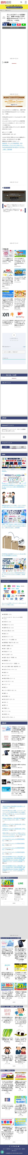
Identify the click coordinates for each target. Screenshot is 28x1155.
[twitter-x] (11, 1146)
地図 (6, 693)
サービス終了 (8, 654)
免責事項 (23, 1148)
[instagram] (13, 1146)
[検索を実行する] (24, 437)
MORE (14, 903)
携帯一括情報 (8, 645)
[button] (4, 25)
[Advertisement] (14, 44)
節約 (6, 705)
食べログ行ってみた (9, 717)
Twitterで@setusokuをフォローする (14, 7)
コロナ (6, 675)
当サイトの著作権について (8, 1148)
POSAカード (8, 651)
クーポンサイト (9, 681)
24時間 (14, 447)
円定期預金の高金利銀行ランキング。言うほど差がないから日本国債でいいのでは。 (14, 554)
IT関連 (6, 708)
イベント (7, 711)
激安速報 (7, 614)
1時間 (5, 447)
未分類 (6, 714)
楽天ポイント (8, 636)
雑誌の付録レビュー (9, 678)
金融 (6, 672)
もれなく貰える (9, 630)
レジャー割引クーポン (10, 690)
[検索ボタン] (21, 2)
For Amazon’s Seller (17, 1148)
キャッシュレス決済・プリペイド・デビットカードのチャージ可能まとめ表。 (14, 604)
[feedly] (15, 1146)
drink (6, 702)
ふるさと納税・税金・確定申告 (12, 666)
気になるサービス (9, 699)
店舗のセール (9, 624)
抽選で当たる (6, 22)
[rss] (16, 1146)
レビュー (7, 684)
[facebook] (9, 1146)
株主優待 (7, 696)
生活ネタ (7, 621)
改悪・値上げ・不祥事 (10, 657)
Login (24, 346)
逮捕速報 (7, 660)
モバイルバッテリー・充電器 (11, 663)
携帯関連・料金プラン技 (11, 642)
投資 (6, 633)
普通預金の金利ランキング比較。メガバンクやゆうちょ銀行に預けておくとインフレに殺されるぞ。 (14, 506)
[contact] (18, 1146)
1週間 (22, 447)
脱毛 (5, 687)
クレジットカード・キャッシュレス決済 (13, 618)
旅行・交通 (7, 648)
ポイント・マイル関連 (10, 639)
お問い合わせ (14, 1150)
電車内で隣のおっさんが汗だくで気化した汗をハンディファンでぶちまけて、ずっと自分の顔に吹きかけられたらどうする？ (13, 835)
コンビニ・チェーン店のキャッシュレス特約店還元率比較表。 (14, 470)
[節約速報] (6, 2)
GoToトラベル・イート (10, 669)
